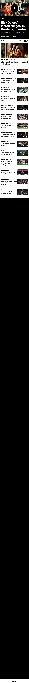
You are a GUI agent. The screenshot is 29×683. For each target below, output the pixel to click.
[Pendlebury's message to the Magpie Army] (14, 108)
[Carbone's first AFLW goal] (14, 99)
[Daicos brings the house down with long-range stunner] (14, 182)
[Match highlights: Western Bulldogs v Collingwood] (14, 162)
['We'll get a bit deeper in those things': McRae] (14, 135)
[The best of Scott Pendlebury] (14, 126)
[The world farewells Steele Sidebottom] (14, 153)
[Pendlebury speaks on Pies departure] (14, 117)
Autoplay (21, 40)
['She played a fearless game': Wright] (14, 81)
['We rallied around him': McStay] (14, 144)
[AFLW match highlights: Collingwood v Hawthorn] (14, 55)
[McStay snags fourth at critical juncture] (14, 172)
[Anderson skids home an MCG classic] (14, 192)
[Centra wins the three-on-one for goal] (14, 90)
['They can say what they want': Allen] (14, 72)
